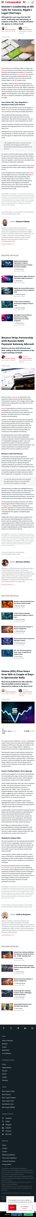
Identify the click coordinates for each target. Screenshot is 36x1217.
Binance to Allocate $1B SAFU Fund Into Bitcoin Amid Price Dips (24, 602)
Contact (4, 1148)
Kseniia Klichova (27, 29)
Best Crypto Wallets (8, 1107)
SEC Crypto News (6, 212)
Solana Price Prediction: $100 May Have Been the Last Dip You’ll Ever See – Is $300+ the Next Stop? (24, 954)
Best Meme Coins (8, 1104)
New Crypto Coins (8, 1101)
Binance (3, 408)
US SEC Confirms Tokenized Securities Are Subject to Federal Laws (23, 303)
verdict (32, 173)
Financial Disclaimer (8, 1161)
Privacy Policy (6, 1164)
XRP (15, 80)
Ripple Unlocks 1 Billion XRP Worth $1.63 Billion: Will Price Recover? (24, 277)
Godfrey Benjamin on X (8, 935)
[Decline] (32, 1198)
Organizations (6, 1067)
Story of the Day (7, 1040)
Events (4, 1074)
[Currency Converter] (32, 2)
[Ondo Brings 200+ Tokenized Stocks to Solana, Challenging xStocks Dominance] (7, 994)
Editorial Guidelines (8, 1155)
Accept (12, 1207)
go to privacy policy (24, 1207)
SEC (25, 72)
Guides (4, 1077)
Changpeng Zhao (6, 506)
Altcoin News (17, 212)
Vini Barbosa (19, 281)
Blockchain (5, 1050)
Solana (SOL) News (17, 905)
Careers (4, 1151)
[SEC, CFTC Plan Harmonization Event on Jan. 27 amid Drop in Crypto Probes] (7, 654)
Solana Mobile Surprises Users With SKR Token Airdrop (23, 1005)
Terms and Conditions (9, 1158)
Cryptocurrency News (8, 214)
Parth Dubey (19, 656)
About (4, 1145)
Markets (4, 1044)
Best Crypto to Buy (8, 1091)
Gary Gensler (21, 74)
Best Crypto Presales (9, 1098)
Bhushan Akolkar (20, 308)
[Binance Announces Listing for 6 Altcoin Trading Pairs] (7, 630)
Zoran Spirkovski (20, 997)
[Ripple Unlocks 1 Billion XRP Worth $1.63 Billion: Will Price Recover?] (7, 280)
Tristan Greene (20, 269)
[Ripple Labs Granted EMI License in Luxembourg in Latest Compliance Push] (7, 291)
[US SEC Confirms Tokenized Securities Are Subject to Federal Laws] (7, 305)
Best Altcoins (6, 1094)
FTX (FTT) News (5, 905)
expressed (4, 70)
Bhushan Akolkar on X (7, 584)
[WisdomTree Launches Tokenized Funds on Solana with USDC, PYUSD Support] (7, 969)
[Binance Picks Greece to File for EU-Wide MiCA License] (7, 642)
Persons (4, 1071)
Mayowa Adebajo (10, 29)
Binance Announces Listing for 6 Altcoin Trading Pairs (23, 627)
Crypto (4, 1047)
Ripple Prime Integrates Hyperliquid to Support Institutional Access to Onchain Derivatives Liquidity (23, 264)
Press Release (6, 1053)
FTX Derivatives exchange (9, 867)
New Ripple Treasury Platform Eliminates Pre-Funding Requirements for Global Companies (23, 317)
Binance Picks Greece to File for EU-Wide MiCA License (24, 639)
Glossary (5, 1080)
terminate (14, 397)
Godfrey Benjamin (20, 294)
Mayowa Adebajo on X (7, 244)
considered (9, 109)
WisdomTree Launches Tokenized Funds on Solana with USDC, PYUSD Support (24, 967)
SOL (7, 747)
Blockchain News (28, 212)
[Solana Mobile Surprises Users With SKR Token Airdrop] (7, 1007)
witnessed (23, 741)
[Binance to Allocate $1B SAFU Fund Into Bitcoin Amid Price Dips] (7, 605)
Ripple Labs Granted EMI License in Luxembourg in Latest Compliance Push (24, 290)
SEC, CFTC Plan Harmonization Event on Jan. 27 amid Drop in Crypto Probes (23, 652)
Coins (4, 1064)
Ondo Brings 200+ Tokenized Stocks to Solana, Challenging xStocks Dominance (22, 992)
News (18, 214)
